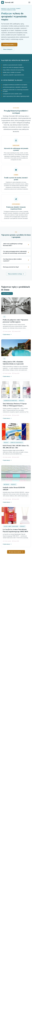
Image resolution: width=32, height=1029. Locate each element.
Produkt (21, 400)
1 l (4, 316)
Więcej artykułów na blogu (15, 274)
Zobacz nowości (6, 293)
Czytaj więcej (6, 334)
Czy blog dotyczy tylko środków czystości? (12, 260)
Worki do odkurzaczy (17, 442)
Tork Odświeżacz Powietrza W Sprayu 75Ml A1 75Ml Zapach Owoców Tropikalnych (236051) (15, 406)
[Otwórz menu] (29, 2)
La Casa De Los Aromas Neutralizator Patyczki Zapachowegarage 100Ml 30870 (15, 530)
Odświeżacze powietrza (10, 400)
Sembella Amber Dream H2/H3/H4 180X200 (14, 488)
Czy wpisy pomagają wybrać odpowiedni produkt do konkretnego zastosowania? (15, 252)
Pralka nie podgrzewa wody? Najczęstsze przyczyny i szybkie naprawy (15, 321)
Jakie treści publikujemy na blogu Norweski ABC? (13, 244)
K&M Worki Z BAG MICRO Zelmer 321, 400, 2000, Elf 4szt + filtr (16, 446)
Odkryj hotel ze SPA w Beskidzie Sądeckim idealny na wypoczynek (13, 363)
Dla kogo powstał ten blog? (11, 267)
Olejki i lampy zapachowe (11, 526)
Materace (6, 484)
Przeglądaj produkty (8, 44)
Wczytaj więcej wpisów (15, 552)
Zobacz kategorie (7, 49)
